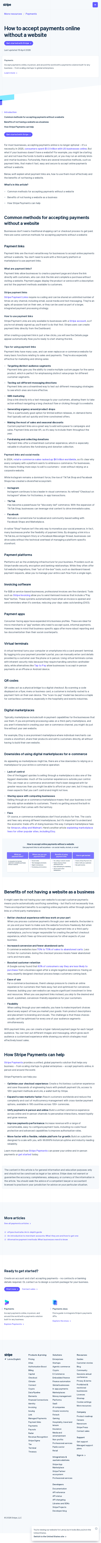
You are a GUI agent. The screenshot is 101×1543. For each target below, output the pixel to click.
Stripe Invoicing (21, 595)
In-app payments (60, 1388)
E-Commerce (59, 1374)
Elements (32, 1396)
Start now (11, 1289)
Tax (30, 1444)
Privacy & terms (84, 1380)
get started (24, 1154)
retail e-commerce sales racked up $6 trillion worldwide (45, 459)
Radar (31, 1433)
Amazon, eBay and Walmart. (26, 827)
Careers (80, 1420)
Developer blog (60, 1510)
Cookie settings (84, 1402)
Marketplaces (59, 1392)
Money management (62, 1396)
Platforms (57, 1399)
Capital (31, 1374)
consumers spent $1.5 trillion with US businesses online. (56, 148)
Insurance (57, 1429)
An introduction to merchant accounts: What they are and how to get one (42, 1235)
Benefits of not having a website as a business (26, 121)
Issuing (31, 1411)
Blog (79, 1366)
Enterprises (58, 1359)
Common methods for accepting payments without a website (34, 117)
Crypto (31, 1388)
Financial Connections (38, 1399)
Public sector (59, 1447)
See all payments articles (16, 1223)
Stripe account (77, 320)
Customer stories (85, 1362)
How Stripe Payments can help (19, 126)
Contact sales (29, 1289)
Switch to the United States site (49, 1536)
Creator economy (61, 1411)
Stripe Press (82, 1427)
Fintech (56, 1414)
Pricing (31, 1359)
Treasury (32, 1451)
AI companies (59, 1407)
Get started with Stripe (17, 43)
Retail (55, 1450)
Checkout (32, 1377)
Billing (31, 1370)
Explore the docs (61, 1320)
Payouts (32, 1429)
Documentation (60, 1488)
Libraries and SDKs (61, 1503)
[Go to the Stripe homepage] (7, 1355)
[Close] (96, 1529)
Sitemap (80, 1398)
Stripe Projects (59, 1507)
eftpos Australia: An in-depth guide (24, 1232)
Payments (31, 13)
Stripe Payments (13, 1062)
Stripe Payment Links (16, 297)
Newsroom (82, 1423)
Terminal (32, 1448)
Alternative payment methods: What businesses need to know (37, 1239)
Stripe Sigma (34, 1440)
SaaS (55, 1403)
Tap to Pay (40, 665)
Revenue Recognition (38, 1436)
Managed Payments (37, 1418)
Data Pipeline (34, 1392)
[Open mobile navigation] (95, 4)
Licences (81, 1394)
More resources (13, 13)
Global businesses (61, 1385)
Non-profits (58, 1439)
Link (30, 1414)
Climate (31, 1381)
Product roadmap (85, 1416)
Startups (57, 1362)
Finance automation (62, 1381)
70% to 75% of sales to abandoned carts (60, 949)
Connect (32, 1385)
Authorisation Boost (37, 1366)
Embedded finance (61, 1377)
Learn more (9, 72)
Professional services (62, 1443)
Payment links (34, 1422)
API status (57, 1496)
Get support (82, 1441)
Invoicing (32, 1407)
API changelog (59, 1499)
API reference (59, 1492)
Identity (32, 1403)
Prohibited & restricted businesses (82, 1387)
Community (82, 1370)
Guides (80, 1359)
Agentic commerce (61, 1366)
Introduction (10, 112)
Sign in (80, 1455)
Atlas (30, 1362)
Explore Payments (13, 1324)
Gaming (56, 1418)
